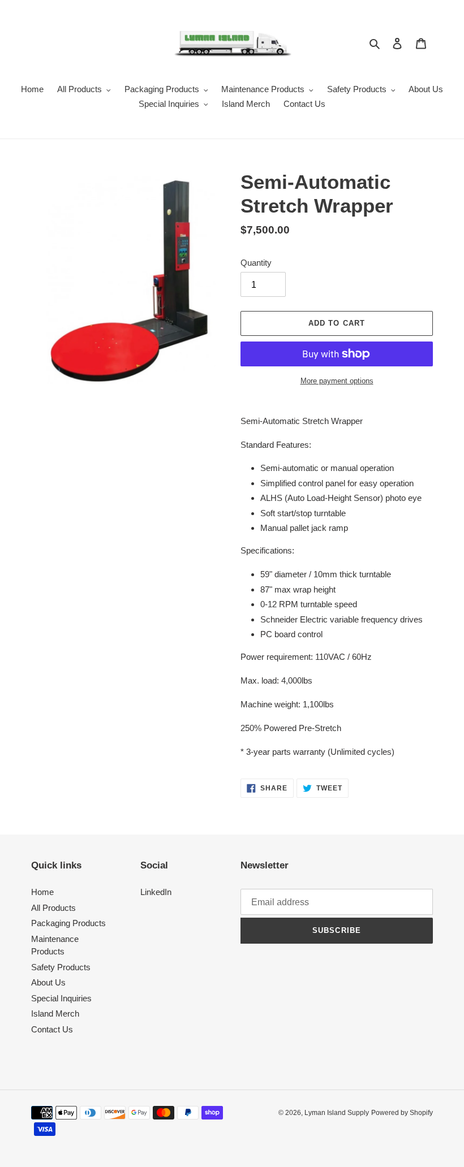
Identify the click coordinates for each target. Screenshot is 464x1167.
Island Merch (55, 1013)
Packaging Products (68, 923)
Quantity (256, 262)
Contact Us (52, 1029)
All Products (53, 908)
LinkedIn (155, 892)
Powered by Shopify (402, 1113)
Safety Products (61, 967)
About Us (48, 982)
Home (42, 892)
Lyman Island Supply (336, 1113)
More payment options (336, 381)
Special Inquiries (61, 998)
